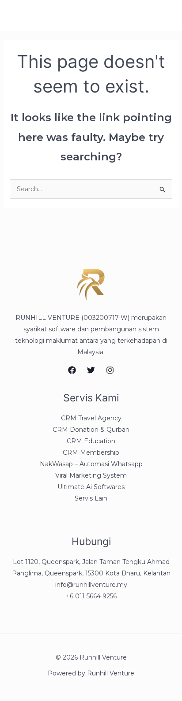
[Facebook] (72, 370)
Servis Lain (91, 498)
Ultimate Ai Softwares (91, 487)
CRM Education (91, 441)
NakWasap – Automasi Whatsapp (91, 464)
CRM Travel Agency (91, 418)
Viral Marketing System (91, 475)
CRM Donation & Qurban (91, 430)
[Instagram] (110, 370)
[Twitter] (91, 370)
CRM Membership (91, 452)
